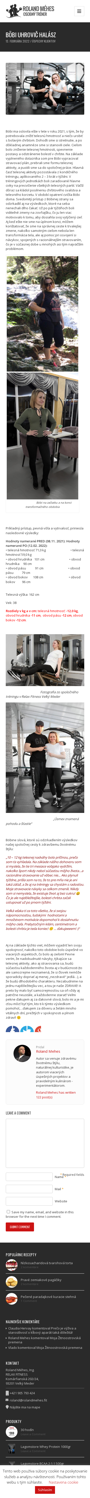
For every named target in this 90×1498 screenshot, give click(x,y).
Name (59, 1177)
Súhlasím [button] (45, 1490)
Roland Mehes (48, 1051)
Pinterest (38, 1029)
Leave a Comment (33, 1434)
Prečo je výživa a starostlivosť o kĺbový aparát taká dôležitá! (42, 1330)
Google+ (23, 1029)
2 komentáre (29, 1267)
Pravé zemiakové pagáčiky (41, 1280)
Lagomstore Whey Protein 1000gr (46, 1446)
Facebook (9, 1029)
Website (61, 1201)
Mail (58, 1189)
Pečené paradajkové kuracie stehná (48, 1296)
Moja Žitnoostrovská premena (59, 1347)
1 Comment (29, 1301)
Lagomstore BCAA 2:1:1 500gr (42, 1463)
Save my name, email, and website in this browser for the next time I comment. (40, 1214)
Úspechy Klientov (44, 41)
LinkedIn (31, 1029)
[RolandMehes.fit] (31, 11)
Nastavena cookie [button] (63, 1482)
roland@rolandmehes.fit (28, 1400)
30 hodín (27, 1430)
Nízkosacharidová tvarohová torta (47, 1263)
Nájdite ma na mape (25, 1407)
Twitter (16, 1029)
